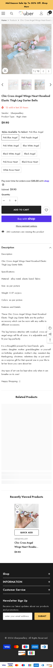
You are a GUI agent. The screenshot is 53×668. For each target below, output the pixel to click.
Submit (42, 616)
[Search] (11, 13)
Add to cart (21, 209)
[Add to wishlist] (46, 210)
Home (3, 20)
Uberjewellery (17, 113)
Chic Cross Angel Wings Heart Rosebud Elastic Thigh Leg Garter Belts (26, 545)
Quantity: (5, 194)
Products (13, 20)
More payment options (26, 226)
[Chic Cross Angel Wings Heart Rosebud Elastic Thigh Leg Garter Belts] (26, 516)
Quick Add (26, 532)
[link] (26, 477)
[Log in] (41, 13)
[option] (26, 5)
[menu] (3, 13)
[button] (43, 71)
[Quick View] (17, 512)
